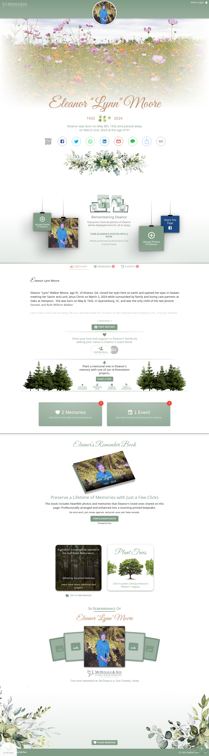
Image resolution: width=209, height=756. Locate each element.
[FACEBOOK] (62, 141)
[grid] (104, 224)
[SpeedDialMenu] (201, 748)
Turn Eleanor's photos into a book (109, 235)
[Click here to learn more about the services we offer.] (104, 674)
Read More (104, 321)
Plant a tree (104, 379)
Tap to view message (80, 595)
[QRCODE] (48, 141)
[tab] (79, 267)
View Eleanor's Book (104, 518)
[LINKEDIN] (104, 141)
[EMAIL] (118, 141)
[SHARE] (146, 141)
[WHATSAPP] (90, 141)
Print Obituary (106, 327)
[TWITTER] (76, 141)
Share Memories (106, 742)
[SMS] (132, 141)
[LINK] (160, 141)
